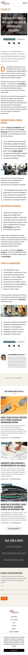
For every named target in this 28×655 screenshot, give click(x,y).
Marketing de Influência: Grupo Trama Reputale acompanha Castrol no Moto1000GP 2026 (13, 507)
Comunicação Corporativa (9, 39)
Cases (14, 622)
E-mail (2, 590)
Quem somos (14, 616)
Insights (14, 628)
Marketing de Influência (6, 484)
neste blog (22, 84)
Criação (3, 252)
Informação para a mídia (14, 559)
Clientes (14, 625)
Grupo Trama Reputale (14, 127)
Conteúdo (20, 250)
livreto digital (7, 257)
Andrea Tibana (18, 151)
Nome (2, 585)
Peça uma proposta (14, 546)
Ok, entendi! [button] (14, 650)
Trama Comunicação (15, 437)
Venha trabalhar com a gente (14, 553)
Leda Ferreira (7, 227)
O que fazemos (14, 619)
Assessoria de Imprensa (6, 443)
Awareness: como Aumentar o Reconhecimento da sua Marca (13, 464)
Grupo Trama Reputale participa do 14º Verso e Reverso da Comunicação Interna (14, 420)
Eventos (3, 397)
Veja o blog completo (13, 528)
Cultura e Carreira (14, 631)
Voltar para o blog (5, 9)
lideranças (22, 299)
